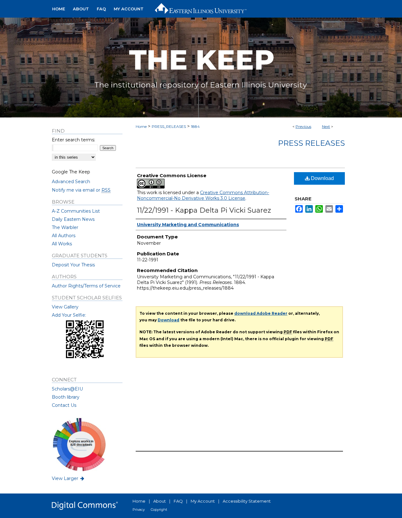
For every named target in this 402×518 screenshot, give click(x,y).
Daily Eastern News (73, 219)
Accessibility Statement (247, 501)
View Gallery (65, 307)
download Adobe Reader (260, 313)
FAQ (178, 501)
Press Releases (311, 143)
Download (322, 178)
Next (326, 126)
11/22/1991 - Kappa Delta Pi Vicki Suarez (204, 210)
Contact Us (64, 405)
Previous (303, 126)
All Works (62, 244)
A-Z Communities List (76, 211)
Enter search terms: (73, 140)
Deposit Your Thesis (73, 265)
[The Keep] (201, 67)
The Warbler (65, 227)
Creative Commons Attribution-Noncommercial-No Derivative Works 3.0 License (203, 195)
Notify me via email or (81, 190)
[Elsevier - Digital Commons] (84, 506)
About (159, 501)
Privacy (139, 509)
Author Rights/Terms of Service (86, 286)
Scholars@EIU (67, 389)
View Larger (65, 478)
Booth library (65, 397)
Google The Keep (71, 172)
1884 (195, 126)
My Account (203, 501)
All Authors (63, 235)
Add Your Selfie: (69, 315)
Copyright (159, 509)
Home (141, 126)
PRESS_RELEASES (169, 126)
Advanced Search (71, 181)
